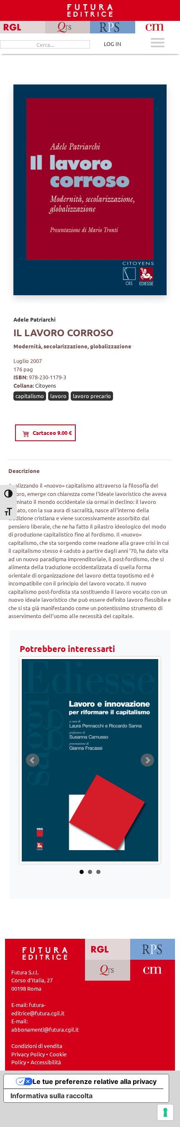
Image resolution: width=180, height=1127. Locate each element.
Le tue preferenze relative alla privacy (95, 1081)
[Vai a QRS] (107, 970)
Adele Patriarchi (34, 319)
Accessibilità (46, 1062)
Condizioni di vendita (36, 1045)
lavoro (58, 395)
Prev (32, 760)
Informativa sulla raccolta (51, 1095)
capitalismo (29, 395)
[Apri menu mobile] (158, 43)
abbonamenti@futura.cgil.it (45, 1029)
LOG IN (112, 43)
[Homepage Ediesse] (45, 952)
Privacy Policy (28, 1054)
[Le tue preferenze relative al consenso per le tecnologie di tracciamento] (165, 1112)
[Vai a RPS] (152, 949)
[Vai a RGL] (107, 949)
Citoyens (45, 385)
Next (147, 760)
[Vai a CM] (152, 970)
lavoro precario (92, 395)
